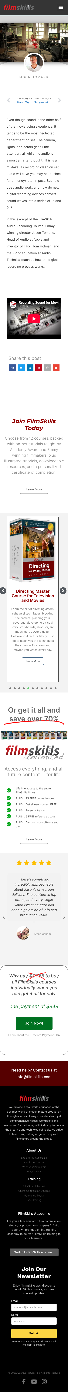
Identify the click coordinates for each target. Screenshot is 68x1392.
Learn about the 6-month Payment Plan (34, 1035)
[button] (60, 7)
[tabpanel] (32, 599)
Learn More (33, 661)
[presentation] (10, 688)
